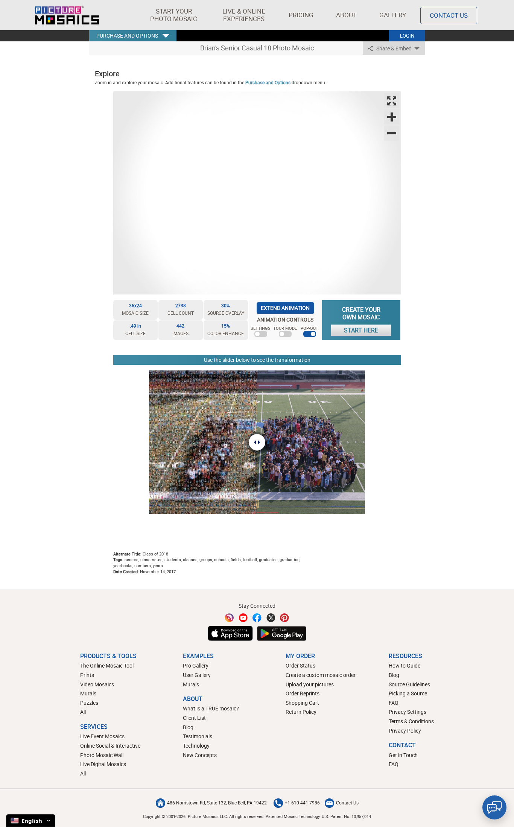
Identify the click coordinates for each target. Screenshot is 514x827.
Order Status (300, 665)
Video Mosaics (97, 684)
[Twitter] (270, 617)
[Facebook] (257, 617)
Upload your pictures (310, 684)
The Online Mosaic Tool (107, 665)
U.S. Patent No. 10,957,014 (346, 816)
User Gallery (197, 674)
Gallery (392, 15)
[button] (173, 15)
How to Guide (404, 665)
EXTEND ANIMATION (285, 307)
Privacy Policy (405, 730)
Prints (87, 674)
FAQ (393, 702)
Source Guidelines (409, 684)
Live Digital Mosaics (103, 764)
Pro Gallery (195, 665)
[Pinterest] (284, 617)
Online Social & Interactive (110, 745)
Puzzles (89, 702)
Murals (88, 693)
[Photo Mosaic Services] (67, 15)
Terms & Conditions (411, 721)
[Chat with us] (494, 807)
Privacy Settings (407, 711)
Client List (194, 717)
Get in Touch (403, 755)
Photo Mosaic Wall (101, 755)
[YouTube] (243, 617)
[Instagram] (229, 617)
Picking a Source (408, 693)
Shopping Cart (302, 702)
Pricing (301, 15)
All (83, 711)
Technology (196, 745)
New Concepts (200, 755)
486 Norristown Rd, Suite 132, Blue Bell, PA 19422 (217, 803)
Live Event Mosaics (102, 736)
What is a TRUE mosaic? (211, 708)
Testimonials (197, 736)
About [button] (346, 15)
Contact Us (449, 15)
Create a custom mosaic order (321, 674)
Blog (188, 727)
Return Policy (301, 711)
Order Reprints (302, 693)
